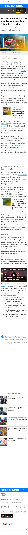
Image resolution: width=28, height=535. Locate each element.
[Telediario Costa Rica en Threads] (24, 507)
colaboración (22, 175)
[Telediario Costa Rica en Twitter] (12, 507)
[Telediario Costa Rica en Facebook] (8, 507)
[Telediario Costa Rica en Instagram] (20, 507)
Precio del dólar (18, 1)
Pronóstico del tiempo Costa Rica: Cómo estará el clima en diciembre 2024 (19, 205)
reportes (23, 71)
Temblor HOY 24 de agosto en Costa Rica (17, 439)
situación (17, 222)
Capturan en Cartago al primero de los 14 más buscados (17, 398)
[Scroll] (24, 490)
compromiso (5, 286)
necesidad (4, 124)
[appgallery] (14, 525)
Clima (12, 1)
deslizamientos (18, 145)
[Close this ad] (26, 530)
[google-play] (14, 515)
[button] (2, 6)
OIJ (9, 1)
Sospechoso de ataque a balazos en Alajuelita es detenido (15, 409)
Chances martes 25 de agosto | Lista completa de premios (17, 429)
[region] (14, 380)
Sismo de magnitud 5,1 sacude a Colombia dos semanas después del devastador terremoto (18, 419)
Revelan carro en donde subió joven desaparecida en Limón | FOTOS (18, 113)
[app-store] (14, 521)
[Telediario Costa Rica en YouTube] (16, 507)
